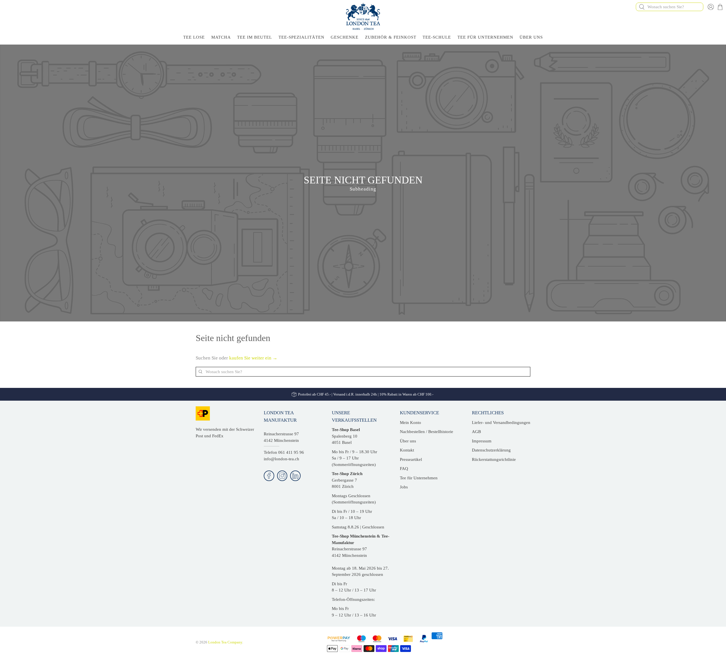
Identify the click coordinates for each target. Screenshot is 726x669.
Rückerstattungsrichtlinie (494, 459)
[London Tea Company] (363, 16)
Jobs (404, 487)
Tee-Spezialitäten (301, 37)
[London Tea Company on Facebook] (269, 476)
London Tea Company (225, 642)
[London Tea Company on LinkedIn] (295, 476)
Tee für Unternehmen (485, 37)
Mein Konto (410, 422)
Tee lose (194, 37)
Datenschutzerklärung (491, 450)
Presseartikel (411, 459)
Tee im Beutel (254, 37)
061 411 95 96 (291, 452)
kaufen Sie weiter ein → (253, 358)
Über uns (408, 441)
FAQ (404, 468)
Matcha (221, 37)
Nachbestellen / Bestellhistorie (426, 431)
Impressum (481, 441)
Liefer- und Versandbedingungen (501, 422)
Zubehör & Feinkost (390, 37)
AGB (476, 431)
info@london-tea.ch (281, 459)
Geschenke (344, 37)
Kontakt (407, 450)
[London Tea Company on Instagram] (282, 476)
